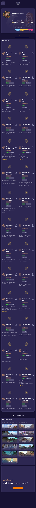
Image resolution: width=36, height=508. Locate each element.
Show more (4, 159)
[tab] (8, 36)
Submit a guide (18, 487)
